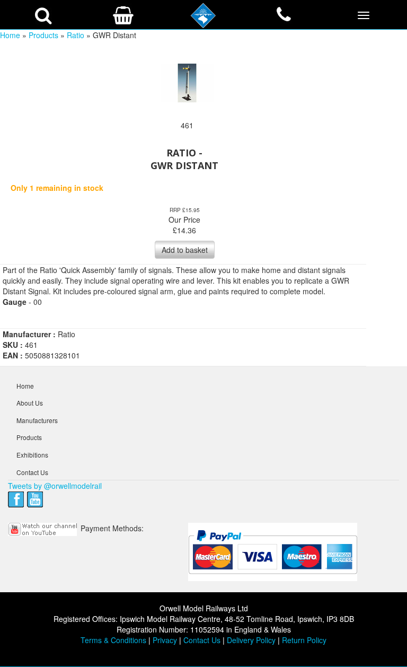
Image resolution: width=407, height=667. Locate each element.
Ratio (75, 35)
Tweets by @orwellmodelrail (55, 485)
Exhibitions (32, 454)
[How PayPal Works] (272, 551)
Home (10, 35)
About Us (29, 402)
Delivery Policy (251, 640)
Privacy (165, 640)
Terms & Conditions (113, 640)
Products (43, 35)
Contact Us (32, 472)
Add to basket (185, 249)
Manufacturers (37, 420)
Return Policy (304, 640)
